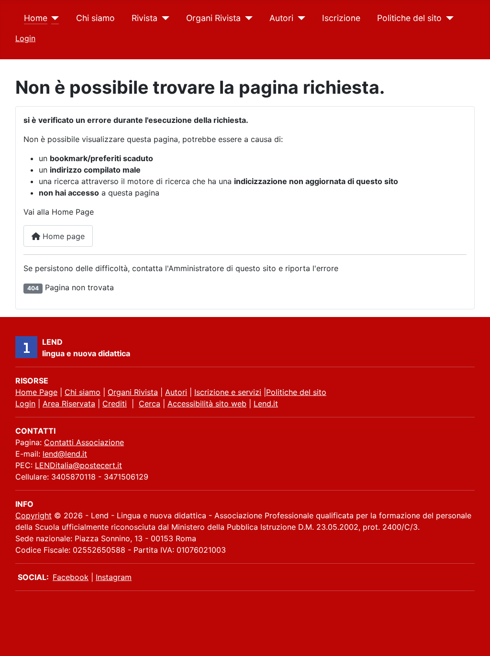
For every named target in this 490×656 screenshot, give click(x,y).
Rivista (144, 18)
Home (35, 18)
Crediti (114, 403)
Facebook (71, 577)
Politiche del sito (409, 18)
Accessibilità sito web (206, 403)
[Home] (53, 18)
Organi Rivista (213, 18)
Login (25, 38)
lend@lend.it (65, 454)
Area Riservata (69, 403)
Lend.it (266, 403)
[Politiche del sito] (448, 18)
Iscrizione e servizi (227, 392)
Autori (281, 18)
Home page (62, 236)
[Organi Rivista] (247, 18)
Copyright (33, 515)
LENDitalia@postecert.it (78, 465)
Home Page (36, 392)
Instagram (114, 577)
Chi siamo (95, 18)
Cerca (149, 403)
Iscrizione (341, 18)
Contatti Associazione (84, 442)
